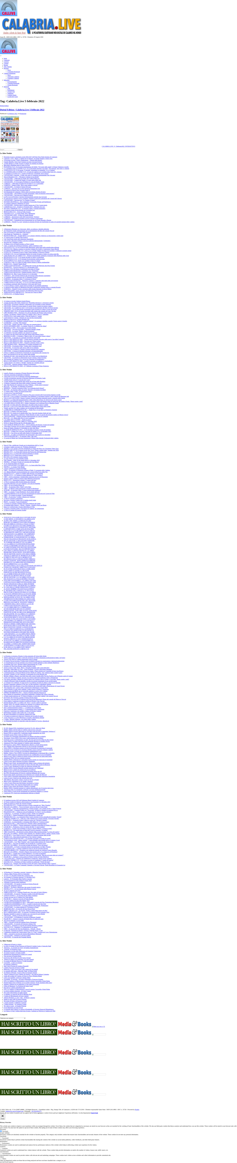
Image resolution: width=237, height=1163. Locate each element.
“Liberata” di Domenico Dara (12, 949)
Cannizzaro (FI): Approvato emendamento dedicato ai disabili (22, 793)
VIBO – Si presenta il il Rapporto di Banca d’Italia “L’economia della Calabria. (27, 470)
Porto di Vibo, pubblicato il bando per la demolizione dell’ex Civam (23, 445)
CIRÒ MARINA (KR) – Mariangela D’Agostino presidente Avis (23, 344)
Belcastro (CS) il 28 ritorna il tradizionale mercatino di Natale (21, 269)
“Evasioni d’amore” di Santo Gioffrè (14, 953)
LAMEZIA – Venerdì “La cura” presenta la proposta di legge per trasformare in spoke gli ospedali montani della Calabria (39, 222)
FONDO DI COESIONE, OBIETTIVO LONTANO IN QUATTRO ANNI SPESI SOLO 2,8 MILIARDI (19, 568)
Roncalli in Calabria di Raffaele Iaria (14, 987)
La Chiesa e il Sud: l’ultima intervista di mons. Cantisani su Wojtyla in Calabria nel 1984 (29, 1011)
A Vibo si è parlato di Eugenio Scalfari (15, 510)
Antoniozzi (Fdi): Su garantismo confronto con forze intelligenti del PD (24, 789)
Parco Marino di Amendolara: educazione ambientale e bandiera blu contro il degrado (29, 694)
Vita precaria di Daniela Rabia (12, 956)
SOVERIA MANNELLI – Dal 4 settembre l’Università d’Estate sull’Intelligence (27, 202)
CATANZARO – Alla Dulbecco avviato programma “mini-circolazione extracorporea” (29, 193)
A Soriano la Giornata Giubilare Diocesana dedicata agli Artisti (22, 503)
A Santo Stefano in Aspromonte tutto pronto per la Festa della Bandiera (24, 381)
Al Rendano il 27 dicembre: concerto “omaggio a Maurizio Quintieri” (24, 872)
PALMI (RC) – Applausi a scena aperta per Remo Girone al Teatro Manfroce (26, 857)
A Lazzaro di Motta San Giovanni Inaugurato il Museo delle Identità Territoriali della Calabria (31, 438)
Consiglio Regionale (13, 83)
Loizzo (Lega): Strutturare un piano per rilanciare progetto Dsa (22, 766)
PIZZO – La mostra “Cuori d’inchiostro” (16, 502)
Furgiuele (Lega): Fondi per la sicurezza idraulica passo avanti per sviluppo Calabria (28, 750)
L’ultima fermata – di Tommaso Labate (15, 1004)
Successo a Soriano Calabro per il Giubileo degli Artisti (20, 500)
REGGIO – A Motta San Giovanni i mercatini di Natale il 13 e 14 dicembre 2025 (27, 431)
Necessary (5, 1131)
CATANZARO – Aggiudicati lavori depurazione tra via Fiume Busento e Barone (27, 220)
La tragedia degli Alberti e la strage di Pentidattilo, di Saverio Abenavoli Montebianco (29, 1009)
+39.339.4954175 (36, 1111)
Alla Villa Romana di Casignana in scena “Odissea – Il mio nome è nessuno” (26, 385)
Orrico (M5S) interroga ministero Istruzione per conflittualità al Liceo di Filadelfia (27, 755)
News (9, 70)
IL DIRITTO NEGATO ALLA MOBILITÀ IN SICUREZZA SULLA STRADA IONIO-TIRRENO (19, 558)
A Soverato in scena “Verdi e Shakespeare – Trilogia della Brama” (23, 160)
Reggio (6, 65)
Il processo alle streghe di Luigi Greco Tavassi (17, 958)
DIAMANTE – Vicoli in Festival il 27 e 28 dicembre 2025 (21, 267)
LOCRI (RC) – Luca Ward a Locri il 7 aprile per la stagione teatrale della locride (27, 835)
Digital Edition (4, 106)
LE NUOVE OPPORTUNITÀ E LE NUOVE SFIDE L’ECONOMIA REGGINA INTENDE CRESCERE (20, 594)
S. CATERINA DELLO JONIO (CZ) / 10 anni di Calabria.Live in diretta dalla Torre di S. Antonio (33, 172)
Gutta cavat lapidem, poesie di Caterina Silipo (17, 977)
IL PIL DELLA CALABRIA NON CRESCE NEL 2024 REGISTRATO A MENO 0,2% (17, 648)
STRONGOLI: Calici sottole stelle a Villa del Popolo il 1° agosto (23, 316)
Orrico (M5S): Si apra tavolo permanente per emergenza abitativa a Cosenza (26, 791)
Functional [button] (3, 1136)
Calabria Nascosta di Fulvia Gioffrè (14, 968)
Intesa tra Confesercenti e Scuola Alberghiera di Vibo (19, 507)
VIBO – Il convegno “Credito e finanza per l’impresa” (19, 497)
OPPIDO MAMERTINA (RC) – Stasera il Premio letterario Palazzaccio (25, 692)
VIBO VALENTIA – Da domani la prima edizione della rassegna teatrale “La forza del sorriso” (32, 832)
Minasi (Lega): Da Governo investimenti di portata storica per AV (23, 771)
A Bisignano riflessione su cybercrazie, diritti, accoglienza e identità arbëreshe (26, 229)
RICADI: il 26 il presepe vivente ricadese (16, 457)
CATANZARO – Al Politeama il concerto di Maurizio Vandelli (22, 917)
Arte (8, 88)
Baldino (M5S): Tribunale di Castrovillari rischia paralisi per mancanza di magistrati (28, 760)
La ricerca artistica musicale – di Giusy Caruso (17, 991)
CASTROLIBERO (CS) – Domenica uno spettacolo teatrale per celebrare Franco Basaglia (30, 850)
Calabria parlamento (9, 73)
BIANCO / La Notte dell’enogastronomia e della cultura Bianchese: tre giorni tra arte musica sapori (33, 400)
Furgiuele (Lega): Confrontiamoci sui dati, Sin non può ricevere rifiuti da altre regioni (28, 740)
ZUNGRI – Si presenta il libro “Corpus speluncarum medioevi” (22, 490)
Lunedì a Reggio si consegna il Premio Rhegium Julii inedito (21, 373)
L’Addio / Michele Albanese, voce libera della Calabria (20, 719)
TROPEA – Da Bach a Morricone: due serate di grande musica (22, 887)
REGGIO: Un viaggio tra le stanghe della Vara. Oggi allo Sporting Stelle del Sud (27, 413)
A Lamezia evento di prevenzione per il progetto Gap (19, 210)
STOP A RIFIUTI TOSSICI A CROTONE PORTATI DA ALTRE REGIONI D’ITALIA (17, 571)
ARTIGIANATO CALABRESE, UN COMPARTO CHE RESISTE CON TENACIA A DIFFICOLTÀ (19, 534)
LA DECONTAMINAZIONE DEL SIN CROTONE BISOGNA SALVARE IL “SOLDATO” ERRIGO (19, 601)
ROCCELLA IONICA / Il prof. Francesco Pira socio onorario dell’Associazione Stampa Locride (32, 395)
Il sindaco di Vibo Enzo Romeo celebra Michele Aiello (20, 666)
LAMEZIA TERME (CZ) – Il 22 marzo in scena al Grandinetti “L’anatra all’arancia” (29, 860)
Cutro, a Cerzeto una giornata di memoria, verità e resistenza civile (23, 245)
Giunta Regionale (12, 85)
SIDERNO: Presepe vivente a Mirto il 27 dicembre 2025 (20, 421)
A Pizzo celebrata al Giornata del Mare (15, 468)
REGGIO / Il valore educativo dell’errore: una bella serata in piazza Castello (26, 405)
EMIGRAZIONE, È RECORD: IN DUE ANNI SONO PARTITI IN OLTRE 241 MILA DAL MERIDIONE (20, 611)
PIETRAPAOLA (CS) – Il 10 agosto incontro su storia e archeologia (24, 257)
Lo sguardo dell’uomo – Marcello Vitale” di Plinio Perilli (20, 971)
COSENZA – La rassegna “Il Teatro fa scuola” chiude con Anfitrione (24, 813)
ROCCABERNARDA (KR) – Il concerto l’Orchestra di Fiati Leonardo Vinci (26, 912)
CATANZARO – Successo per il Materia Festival (18, 195)
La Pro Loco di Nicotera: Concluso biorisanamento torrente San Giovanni (25, 197)
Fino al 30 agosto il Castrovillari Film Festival (17, 232)
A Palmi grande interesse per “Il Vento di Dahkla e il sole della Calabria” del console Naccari (31, 696)
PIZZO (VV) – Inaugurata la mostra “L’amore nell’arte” (20, 480)
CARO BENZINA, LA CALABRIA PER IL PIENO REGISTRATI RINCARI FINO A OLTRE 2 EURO (19, 634)
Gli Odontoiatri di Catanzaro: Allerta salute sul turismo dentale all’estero (25, 192)
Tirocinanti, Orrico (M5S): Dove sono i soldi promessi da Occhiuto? (23, 738)
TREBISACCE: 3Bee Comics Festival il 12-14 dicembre (20, 274)
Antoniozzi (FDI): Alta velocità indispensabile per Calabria (21, 784)
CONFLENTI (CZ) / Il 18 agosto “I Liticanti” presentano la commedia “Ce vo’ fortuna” (29, 170)
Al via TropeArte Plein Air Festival (14, 463)
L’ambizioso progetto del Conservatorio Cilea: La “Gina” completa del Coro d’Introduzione (30, 932)
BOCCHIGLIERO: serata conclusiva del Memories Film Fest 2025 (23, 290)
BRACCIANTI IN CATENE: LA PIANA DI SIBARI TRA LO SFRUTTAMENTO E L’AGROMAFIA (20, 628)
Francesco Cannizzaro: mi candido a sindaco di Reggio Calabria (22, 711)
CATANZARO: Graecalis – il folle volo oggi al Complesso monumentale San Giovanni (29, 175)
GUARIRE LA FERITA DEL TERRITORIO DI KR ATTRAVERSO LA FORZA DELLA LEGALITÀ (19, 644)
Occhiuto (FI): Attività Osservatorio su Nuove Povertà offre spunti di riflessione (27, 764)
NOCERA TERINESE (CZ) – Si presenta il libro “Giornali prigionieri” (25, 208)
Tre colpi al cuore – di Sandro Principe (15, 1006)
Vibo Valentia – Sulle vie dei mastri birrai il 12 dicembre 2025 (22, 460)
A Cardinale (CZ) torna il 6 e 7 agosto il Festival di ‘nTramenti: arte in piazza (26, 173)
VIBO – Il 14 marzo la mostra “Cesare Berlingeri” (18, 495)
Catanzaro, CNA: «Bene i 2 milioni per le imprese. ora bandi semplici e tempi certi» (28, 158)
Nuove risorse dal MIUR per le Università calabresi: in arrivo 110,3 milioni (25, 691)
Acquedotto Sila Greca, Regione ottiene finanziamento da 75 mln (23, 664)
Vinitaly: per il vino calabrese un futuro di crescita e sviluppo (21, 706)
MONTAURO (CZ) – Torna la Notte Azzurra (17, 212)
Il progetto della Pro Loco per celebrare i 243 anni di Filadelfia (22, 483)
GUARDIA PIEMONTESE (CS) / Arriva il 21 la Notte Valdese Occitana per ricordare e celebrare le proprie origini (37, 250)
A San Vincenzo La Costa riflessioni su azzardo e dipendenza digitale (24, 717)
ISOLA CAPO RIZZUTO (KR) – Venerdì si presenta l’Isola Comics (24, 342)
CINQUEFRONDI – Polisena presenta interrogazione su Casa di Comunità (26, 416)
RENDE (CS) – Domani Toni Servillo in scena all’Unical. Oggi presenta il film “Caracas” (30, 863)
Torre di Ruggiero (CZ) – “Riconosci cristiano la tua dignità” (21, 177)
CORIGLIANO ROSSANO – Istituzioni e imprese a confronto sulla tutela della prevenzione (31, 280)
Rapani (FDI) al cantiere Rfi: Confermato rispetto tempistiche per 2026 (24, 733)
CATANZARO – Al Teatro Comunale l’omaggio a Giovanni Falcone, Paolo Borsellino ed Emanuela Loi (34, 865)
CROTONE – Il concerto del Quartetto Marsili (17, 937)
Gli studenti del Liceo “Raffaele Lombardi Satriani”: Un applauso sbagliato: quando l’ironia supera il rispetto (35, 321)
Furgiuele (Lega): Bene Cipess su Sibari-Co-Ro (17, 735)
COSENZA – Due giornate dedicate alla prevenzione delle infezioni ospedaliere (27, 275)
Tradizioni (10, 93)
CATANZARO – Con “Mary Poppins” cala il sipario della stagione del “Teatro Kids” (29, 842)
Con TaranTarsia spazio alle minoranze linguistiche (18, 239)
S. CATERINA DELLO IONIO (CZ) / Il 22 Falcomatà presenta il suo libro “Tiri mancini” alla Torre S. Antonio (36, 168)
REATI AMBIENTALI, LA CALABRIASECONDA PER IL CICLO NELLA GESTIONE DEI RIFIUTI (23, 564)
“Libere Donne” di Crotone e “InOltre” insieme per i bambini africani (24, 362)
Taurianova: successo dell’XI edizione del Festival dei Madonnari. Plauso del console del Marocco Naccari (35, 699)
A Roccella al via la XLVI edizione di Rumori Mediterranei (21, 376)
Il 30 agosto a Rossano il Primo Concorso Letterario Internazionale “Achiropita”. (27, 240)
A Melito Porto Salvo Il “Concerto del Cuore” (17, 380)
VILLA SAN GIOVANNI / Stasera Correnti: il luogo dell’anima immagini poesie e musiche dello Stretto (34, 398)
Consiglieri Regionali (13, 72)
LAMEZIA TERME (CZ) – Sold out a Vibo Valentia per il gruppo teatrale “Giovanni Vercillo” (31, 818)
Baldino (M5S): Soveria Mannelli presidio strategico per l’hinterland (23, 768)
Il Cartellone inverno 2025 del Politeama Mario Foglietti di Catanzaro (24, 800)
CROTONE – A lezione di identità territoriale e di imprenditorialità (23, 351)
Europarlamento (12, 81)
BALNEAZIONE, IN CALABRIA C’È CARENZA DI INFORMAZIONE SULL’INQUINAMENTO (19, 614)
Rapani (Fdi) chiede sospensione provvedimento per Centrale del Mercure (25, 774)
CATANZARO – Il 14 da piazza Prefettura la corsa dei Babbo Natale (24, 182)
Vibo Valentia (8, 67)
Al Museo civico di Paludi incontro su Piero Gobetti (19, 244)
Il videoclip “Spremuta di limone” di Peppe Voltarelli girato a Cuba (23, 930)
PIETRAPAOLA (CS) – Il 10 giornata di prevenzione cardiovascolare (24, 259)
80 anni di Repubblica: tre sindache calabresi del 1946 (19, 714)
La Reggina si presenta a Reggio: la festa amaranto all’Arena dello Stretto (25, 656)
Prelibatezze (10, 90)
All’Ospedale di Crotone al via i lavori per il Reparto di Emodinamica (24, 359)
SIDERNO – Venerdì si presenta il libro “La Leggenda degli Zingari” (24, 388)
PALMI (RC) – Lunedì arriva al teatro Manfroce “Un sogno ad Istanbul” (25, 853)
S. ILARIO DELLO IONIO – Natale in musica (18, 420)
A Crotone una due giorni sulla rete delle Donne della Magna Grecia (24, 334)
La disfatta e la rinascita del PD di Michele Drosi (18, 994)
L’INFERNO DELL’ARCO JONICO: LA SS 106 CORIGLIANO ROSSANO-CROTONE (19, 604)
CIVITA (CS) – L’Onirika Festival (14, 294)
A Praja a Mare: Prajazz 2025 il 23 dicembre (17, 874)
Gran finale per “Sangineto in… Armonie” (16, 234)
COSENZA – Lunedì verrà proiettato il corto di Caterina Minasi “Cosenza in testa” (28, 828)
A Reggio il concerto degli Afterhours (15, 882)
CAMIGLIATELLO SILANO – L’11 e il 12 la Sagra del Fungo (22, 282)
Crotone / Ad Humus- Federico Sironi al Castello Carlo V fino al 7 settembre (26, 314)
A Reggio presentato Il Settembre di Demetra (17, 375)
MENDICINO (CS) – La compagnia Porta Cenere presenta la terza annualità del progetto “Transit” (33, 817)
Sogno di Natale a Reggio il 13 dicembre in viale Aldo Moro (21, 428)
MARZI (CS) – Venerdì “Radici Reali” (15, 264)
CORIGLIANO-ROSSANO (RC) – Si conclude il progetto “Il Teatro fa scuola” (27, 838)
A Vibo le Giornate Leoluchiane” (13, 498)
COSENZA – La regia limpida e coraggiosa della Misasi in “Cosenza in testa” (26, 822)
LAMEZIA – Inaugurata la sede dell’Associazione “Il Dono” (21, 217)
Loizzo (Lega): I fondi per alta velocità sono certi (18, 778)
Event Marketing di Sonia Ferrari (13, 1007)
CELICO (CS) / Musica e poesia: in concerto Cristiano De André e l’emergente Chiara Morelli (31, 249)
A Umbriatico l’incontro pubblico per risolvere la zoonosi (20, 333)
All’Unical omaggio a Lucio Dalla (14, 920)
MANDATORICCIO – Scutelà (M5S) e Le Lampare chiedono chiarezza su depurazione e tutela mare (33, 235)
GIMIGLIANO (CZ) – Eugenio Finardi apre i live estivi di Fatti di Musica (25, 892)
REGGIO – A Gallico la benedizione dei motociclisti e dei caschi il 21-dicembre (27, 435)
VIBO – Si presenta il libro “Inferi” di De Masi (17, 487)
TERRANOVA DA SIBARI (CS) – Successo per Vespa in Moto (23, 292)
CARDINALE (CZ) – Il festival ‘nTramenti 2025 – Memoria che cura (24, 207)
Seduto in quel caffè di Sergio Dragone (15, 999)
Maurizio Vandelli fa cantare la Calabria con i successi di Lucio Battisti (24, 914)
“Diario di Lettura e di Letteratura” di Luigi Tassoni (19, 959)
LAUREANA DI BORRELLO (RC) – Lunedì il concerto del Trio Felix (25, 904)
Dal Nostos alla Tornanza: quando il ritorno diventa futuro (20, 697)
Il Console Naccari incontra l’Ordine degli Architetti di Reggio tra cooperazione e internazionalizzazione (34, 661)
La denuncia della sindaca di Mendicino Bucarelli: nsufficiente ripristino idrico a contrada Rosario (32, 287)
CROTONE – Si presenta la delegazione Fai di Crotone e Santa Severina (25, 357)
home (5, 58)
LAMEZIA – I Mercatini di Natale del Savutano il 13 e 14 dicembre (23, 183)
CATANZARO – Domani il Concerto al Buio (17, 935)
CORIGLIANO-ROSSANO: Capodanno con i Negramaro (21, 270)
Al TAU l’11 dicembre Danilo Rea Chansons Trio (18, 875)
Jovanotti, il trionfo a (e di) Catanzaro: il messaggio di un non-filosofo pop (25, 674)
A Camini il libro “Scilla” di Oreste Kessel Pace (17, 391)
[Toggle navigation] (0, 55)
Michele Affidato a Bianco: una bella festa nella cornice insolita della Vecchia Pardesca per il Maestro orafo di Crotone (38, 676)
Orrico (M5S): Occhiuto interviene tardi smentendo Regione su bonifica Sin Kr (27, 741)
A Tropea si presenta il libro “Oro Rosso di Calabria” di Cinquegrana (24, 508)
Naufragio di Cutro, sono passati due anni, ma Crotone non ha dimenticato (25, 356)
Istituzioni (6, 80)
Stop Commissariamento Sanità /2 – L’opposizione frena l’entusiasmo (24, 709)
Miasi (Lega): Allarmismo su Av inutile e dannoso (18, 781)
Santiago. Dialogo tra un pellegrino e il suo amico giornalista (21, 984)
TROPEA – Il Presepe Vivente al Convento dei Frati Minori (21, 462)
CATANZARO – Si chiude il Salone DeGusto (17, 187)
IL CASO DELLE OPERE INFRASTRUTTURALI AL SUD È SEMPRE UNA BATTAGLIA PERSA (19, 588)
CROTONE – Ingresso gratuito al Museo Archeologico (20, 364)
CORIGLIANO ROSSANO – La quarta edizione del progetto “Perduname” (26, 905)
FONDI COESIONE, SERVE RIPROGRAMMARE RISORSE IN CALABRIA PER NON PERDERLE (19, 561)
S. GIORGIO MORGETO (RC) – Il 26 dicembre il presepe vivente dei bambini (27, 430)
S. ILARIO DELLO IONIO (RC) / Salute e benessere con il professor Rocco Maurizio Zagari (31, 403)
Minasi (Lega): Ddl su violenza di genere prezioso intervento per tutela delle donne (28, 756)
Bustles (137, 1109)
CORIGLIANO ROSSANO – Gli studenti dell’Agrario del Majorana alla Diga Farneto (29, 265)
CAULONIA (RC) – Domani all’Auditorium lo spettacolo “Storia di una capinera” (28, 858)
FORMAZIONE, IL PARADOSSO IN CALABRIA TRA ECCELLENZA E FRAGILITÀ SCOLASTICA (20, 538)
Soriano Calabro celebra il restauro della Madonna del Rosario (22, 478)
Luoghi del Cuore (12, 96)
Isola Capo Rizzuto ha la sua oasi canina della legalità (19, 354)
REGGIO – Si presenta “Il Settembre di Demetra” (18, 386)
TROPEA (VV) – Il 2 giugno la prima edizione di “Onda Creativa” (23, 475)
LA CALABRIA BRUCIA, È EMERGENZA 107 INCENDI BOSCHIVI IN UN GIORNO (17, 608)
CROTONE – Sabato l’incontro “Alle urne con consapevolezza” (23, 324)
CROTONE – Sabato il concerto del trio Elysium (18, 915)
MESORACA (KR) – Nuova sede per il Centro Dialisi (20, 328)
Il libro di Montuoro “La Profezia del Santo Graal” (18, 986)
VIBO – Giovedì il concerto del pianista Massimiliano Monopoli (22, 934)
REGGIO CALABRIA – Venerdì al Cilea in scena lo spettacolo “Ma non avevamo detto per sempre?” (34, 855)
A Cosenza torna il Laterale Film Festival (16, 237)
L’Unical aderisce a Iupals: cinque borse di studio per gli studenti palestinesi (26, 285)
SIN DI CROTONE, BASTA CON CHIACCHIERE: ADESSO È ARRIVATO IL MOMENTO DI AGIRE (20, 554)
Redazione (23, 113)
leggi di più (94, 1113)
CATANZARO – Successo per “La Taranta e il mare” (19, 200)
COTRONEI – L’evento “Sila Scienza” (15, 323)
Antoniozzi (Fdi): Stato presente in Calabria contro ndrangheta (22, 743)
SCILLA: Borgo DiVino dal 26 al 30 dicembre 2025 (19, 423)
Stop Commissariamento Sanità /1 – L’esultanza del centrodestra (22, 707)
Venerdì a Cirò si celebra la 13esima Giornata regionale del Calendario (24, 349)
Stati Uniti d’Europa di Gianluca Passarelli (16, 966)
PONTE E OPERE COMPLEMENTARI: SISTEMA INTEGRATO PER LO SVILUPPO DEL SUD (19, 624)
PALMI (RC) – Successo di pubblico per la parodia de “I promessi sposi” (25, 843)
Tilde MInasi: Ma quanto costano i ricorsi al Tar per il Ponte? (21, 779)
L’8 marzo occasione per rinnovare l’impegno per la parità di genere (23, 716)
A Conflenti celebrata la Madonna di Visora (16, 203)
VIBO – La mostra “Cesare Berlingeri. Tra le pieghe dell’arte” (22, 492)
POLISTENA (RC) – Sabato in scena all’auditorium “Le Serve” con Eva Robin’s (27, 812)
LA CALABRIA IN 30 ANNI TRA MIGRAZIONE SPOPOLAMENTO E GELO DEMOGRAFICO (19, 638)
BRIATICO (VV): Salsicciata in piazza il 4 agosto (18, 455)
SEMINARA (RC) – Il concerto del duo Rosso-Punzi (19, 909)
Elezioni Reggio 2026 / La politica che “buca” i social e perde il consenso (25, 702)
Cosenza (6, 62)
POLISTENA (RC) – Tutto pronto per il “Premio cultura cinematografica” (25, 823)
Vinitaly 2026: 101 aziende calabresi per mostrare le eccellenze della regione (26, 704)
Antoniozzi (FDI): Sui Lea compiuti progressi (17, 758)
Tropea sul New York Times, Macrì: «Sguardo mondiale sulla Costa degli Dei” (27, 667)
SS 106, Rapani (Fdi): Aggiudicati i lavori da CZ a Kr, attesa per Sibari (24, 728)
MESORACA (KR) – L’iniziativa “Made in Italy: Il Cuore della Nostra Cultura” (27, 336)
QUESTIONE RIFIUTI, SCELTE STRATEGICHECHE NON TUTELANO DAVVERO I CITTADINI (19, 618)
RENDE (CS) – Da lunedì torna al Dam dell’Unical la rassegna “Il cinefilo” (26, 830)
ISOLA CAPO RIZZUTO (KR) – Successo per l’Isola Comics (22, 341)
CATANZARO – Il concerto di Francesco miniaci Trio (20, 924)
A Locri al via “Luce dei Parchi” (13, 393)
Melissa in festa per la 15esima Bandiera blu (16, 319)
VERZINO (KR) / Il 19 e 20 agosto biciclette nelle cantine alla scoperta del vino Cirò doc (30, 311)
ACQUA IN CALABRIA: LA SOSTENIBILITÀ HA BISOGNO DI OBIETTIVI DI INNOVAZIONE (19, 641)
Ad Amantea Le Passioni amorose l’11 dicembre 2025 (19, 877)
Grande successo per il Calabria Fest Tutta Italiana (18, 897)
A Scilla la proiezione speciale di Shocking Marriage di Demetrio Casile (25, 378)
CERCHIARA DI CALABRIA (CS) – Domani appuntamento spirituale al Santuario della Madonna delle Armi (36, 255)
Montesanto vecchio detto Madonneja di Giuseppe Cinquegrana (22, 951)
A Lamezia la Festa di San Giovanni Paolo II (17, 190)
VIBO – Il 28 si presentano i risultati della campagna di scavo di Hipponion (26, 477)
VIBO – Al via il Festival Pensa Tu (14, 485)
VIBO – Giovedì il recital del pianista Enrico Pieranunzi (20, 922)
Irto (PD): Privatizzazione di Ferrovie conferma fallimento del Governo (24, 773)
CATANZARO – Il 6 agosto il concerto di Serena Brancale (21, 884)
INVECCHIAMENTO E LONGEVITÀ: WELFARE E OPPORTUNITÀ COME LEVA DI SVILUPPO (20, 528)
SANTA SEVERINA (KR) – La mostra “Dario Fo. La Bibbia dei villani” (25, 326)
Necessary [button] (3, 1129)
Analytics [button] (3, 1146)
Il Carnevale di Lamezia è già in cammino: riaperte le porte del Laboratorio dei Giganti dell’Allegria (33, 198)
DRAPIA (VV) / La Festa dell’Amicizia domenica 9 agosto (21, 453)
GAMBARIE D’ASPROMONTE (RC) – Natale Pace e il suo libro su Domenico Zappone (30, 410)
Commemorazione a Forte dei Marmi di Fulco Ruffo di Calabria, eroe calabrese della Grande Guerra (33, 672)
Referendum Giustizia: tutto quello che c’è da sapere (19, 712)
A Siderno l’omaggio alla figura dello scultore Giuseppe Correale (23, 383)
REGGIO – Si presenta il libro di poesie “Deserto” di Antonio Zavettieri (25, 390)
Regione (6, 68)
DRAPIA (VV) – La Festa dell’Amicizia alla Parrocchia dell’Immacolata (25, 452)
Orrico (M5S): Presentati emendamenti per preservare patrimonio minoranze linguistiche (29, 776)
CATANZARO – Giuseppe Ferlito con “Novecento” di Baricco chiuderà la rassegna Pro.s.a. (31, 810)
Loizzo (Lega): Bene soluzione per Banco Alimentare (19, 761)
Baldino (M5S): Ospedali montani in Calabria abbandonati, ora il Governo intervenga (29, 788)
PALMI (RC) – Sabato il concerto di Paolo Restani (18, 899)
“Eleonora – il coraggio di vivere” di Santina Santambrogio (21, 948)
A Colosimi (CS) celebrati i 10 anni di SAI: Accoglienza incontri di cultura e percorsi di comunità (32, 682)
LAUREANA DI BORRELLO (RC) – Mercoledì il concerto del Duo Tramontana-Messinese (31, 902)
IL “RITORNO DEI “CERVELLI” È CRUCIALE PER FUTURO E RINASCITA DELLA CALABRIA (20, 591)
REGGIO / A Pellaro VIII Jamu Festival (15, 411)
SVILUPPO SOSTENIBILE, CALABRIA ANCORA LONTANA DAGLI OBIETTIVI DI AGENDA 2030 (20, 581)
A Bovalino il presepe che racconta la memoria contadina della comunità (25, 426)
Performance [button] (3, 1141)
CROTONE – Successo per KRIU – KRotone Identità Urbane (22, 329)
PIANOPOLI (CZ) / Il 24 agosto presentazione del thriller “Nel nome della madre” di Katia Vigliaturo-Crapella (36, 167)
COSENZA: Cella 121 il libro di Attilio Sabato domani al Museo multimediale (26, 262)
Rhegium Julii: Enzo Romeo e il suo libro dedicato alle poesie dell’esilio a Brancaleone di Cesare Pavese (34, 686)
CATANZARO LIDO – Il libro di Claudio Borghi (18, 215)
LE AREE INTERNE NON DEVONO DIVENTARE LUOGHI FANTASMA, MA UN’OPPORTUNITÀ (20, 548)
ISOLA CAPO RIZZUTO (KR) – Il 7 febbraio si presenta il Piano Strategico (26, 366)
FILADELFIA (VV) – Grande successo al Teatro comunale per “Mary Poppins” (27, 805)
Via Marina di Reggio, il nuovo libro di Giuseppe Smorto (20, 972)
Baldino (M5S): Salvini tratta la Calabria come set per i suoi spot (22, 730)
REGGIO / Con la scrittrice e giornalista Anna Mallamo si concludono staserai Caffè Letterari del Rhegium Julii (36, 396)
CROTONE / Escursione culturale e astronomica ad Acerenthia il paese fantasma (27, 304)
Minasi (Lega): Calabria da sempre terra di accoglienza (20, 769)
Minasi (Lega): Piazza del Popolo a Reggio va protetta (19, 786)
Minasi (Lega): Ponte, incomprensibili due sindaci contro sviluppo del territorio (27, 763)
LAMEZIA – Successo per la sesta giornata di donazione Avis (22, 188)
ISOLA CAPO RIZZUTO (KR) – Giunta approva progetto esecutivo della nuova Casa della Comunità (34, 339)
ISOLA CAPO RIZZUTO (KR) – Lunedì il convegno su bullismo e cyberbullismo (28, 361)
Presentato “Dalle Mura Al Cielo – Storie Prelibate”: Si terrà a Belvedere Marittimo (28, 669)
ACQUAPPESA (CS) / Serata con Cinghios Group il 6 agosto (22, 260)
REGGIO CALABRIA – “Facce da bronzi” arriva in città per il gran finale (25, 807)
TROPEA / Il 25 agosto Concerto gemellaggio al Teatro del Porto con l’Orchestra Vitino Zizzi (31, 448)
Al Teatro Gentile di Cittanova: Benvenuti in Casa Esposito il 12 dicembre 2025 (27, 802)
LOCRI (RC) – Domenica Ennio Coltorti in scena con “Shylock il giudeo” (25, 820)
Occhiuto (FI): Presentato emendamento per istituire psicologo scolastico (25, 736)
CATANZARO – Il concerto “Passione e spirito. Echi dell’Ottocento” (24, 894)
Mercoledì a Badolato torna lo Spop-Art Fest (17, 165)
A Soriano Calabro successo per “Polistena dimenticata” (20, 447)
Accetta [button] (80, 1113)
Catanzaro (7, 60)
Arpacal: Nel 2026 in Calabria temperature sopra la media (20, 659)
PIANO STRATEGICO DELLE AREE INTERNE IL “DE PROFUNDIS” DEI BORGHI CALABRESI (19, 584)
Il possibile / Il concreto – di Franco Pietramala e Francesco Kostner (23, 979)
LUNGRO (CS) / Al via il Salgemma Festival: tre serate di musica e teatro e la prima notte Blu (31, 254)
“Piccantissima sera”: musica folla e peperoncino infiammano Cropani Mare (26, 687)
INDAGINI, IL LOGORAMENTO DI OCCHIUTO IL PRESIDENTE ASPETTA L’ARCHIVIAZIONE (19, 531)
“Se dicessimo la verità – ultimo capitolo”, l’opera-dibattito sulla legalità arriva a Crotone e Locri (32, 840)
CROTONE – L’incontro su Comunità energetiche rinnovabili (22, 337)
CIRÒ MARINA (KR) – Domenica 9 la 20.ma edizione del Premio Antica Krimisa (28, 313)
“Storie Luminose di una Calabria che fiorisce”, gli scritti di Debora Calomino (26, 974)
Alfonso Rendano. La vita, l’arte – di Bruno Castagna (19, 997)
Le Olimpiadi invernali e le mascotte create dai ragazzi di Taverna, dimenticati (26, 721)
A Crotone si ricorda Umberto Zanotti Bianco (17, 301)
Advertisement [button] (4, 1152)
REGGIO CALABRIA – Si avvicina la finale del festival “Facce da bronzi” (26, 845)
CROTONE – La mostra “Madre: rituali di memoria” (19, 331)
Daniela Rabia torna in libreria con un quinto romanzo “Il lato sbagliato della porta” (28, 982)
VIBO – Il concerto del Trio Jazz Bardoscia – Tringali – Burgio (22, 929)
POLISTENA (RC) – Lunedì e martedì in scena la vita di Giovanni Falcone (26, 848)
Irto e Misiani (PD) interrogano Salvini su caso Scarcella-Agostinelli (23, 746)
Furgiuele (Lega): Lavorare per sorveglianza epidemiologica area (22, 751)
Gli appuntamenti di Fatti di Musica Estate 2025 (18, 880)
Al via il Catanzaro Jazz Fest (12, 890)
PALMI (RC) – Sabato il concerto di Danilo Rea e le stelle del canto (23, 919)
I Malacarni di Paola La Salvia (12, 944)
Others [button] (2, 1157)
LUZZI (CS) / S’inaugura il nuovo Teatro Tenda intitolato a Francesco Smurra (26, 252)
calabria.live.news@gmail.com (14, 1111)
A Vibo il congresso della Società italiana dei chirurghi (19, 482)
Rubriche (6, 86)
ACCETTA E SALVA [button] (6, 1162)
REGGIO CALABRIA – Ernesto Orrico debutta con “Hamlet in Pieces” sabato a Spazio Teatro (32, 833)
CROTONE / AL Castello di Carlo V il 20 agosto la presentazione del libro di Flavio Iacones (31, 308)
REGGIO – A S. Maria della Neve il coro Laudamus (19, 418)
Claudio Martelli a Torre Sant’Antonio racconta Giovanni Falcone (23, 162)
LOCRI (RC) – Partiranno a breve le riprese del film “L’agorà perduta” (24, 827)
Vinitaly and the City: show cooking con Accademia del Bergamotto (24, 408)
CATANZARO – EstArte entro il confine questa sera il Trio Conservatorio (25, 205)
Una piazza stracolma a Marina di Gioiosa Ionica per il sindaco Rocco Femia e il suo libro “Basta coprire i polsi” (36, 679)
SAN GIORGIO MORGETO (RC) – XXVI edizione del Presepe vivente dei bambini (29, 425)
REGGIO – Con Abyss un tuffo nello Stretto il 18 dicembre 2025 (23, 433)
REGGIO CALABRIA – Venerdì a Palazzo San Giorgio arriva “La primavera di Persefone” (31, 852)
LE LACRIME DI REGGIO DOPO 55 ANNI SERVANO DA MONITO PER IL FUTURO (17, 574)
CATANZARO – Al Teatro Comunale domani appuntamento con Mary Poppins (27, 847)
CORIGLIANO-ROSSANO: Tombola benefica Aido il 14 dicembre (24, 272)
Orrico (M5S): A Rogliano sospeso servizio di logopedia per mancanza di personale (28, 748)
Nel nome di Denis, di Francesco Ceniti (15, 1001)
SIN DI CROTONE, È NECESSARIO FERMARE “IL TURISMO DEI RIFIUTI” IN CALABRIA (19, 541)
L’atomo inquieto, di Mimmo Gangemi (15, 1002)
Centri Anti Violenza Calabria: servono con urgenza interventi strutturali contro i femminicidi (31, 677)
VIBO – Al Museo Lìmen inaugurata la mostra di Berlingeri (21, 488)
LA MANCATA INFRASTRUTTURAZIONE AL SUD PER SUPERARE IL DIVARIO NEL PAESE (19, 631)
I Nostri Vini (11, 91)
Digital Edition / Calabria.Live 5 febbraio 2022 (22, 109)
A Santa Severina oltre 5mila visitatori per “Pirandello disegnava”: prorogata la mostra (29, 303)
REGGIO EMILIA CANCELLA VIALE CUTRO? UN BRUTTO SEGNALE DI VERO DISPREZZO (19, 524)
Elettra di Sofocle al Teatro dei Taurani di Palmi (17, 803)
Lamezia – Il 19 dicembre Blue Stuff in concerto (18, 879)
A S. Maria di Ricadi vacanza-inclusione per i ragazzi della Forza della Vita (25, 472)
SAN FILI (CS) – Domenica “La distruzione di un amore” (21, 927)
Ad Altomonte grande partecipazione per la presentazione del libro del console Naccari (29, 230)
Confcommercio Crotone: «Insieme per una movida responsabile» (23, 318)
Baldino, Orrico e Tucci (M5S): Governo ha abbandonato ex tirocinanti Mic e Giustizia (29, 753)
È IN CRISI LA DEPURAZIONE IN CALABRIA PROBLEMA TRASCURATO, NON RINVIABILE (19, 551)
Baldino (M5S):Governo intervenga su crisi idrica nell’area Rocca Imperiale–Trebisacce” (29, 731)
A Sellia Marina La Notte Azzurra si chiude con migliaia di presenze (23, 163)
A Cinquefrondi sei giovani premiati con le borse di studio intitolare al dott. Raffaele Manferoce (31, 662)
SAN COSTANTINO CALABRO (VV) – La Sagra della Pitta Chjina (24, 465)
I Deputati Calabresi (13, 77)
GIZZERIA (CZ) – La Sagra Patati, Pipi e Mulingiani (19, 213)
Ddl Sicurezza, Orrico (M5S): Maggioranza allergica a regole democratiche (25, 745)
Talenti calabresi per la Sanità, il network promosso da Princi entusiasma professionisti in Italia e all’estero (34, 657)
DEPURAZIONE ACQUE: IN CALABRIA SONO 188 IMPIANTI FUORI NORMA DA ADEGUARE (19, 598)
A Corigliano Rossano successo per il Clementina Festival (20, 277)
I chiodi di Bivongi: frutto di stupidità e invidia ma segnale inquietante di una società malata (30, 681)
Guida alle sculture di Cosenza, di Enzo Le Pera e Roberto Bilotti (23, 976)
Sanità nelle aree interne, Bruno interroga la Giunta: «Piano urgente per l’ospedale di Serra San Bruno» (34, 671)
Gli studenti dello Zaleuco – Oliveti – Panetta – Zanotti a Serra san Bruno (25, 505)
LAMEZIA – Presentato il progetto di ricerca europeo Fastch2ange (23, 218)
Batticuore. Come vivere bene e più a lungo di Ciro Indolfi (21, 969)
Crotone (6, 63)
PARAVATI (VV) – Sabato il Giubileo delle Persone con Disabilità (23, 473)
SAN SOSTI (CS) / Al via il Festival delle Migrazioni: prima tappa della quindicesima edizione (31, 247)
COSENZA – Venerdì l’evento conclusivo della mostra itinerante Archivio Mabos (27, 289)
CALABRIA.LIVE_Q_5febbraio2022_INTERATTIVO (118, 146)
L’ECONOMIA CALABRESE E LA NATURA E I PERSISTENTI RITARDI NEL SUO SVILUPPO (19, 621)
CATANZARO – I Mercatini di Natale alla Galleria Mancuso (22, 178)
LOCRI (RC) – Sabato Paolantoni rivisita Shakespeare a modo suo (23, 815)
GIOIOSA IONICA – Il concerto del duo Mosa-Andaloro (20, 895)
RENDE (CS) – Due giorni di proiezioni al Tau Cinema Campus (22, 837)
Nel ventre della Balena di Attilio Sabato (15, 992)
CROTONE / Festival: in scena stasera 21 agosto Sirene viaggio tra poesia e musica (28, 306)
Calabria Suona (11, 95)
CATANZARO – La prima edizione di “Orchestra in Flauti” (21, 907)
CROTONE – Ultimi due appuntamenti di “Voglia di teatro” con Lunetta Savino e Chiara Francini (32, 808)
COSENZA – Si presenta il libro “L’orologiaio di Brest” (20, 279)
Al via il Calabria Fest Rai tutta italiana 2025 (17, 900)
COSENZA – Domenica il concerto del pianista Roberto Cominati (23, 925)
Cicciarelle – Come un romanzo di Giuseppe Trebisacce (13, 963)
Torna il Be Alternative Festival (13, 885)
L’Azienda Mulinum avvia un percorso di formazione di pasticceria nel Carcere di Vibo (29, 493)
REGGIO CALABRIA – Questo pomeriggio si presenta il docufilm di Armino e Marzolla (30, 825)
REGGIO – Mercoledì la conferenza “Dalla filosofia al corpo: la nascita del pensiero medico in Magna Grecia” (36, 415)
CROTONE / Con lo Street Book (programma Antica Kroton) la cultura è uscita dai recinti (30, 309)
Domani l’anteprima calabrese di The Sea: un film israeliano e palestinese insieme (27, 684)
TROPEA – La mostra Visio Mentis (14, 467)
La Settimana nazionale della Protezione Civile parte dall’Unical (22, 284)
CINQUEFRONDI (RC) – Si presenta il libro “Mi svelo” (20, 436)
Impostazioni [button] (87, 1113)
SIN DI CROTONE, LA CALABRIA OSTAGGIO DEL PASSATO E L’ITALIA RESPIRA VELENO (19, 578)
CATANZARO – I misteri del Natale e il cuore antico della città (22, 180)
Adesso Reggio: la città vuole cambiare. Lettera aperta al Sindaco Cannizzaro (26, 689)
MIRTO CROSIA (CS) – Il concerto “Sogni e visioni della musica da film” (25, 910)
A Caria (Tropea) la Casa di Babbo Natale (16, 458)
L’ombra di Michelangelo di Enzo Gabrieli (16, 996)
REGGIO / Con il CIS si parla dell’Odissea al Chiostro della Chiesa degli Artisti (27, 406)
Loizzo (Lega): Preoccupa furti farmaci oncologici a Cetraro (21, 783)
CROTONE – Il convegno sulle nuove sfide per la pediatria (21, 347)
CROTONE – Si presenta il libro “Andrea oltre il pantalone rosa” (23, 346)
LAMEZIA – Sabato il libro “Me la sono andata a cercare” (21, 185)
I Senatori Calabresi (13, 78)
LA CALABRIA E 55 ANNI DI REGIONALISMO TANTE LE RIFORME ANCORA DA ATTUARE (19, 544)
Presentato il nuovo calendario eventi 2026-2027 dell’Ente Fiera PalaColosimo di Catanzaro (30, 157)
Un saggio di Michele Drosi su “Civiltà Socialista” (18, 961)
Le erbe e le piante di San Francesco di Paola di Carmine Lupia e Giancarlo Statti (27, 946)
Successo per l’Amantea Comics (13, 242)
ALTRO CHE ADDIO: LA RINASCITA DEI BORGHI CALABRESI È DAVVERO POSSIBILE (19, 521)
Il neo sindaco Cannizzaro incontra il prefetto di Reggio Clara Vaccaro (24, 701)
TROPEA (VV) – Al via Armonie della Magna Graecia (20, 889)
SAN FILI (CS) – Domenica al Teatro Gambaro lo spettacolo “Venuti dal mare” (27, 862)
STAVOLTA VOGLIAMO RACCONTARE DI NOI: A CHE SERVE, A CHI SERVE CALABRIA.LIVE (20, 518)
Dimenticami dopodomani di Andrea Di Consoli (18, 954)
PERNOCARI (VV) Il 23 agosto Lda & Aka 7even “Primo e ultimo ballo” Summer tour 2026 (31, 450)
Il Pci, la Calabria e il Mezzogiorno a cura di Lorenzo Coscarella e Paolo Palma (27, 981)
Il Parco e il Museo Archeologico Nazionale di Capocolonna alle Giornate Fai (26, 352)
